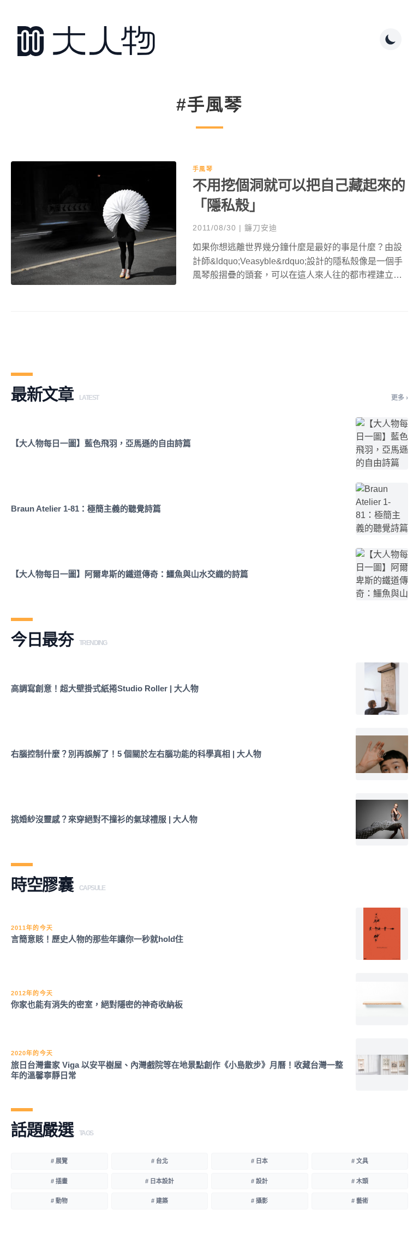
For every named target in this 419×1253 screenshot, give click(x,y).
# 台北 (159, 1161)
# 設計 (259, 1181)
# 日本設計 (159, 1181)
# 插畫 (59, 1181)
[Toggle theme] (391, 39)
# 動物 (59, 1200)
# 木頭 (359, 1181)
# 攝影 (259, 1200)
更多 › (399, 398)
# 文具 (359, 1161)
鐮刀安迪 (260, 227)
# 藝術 (359, 1200)
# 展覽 (59, 1161)
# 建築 (159, 1200)
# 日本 (259, 1161)
